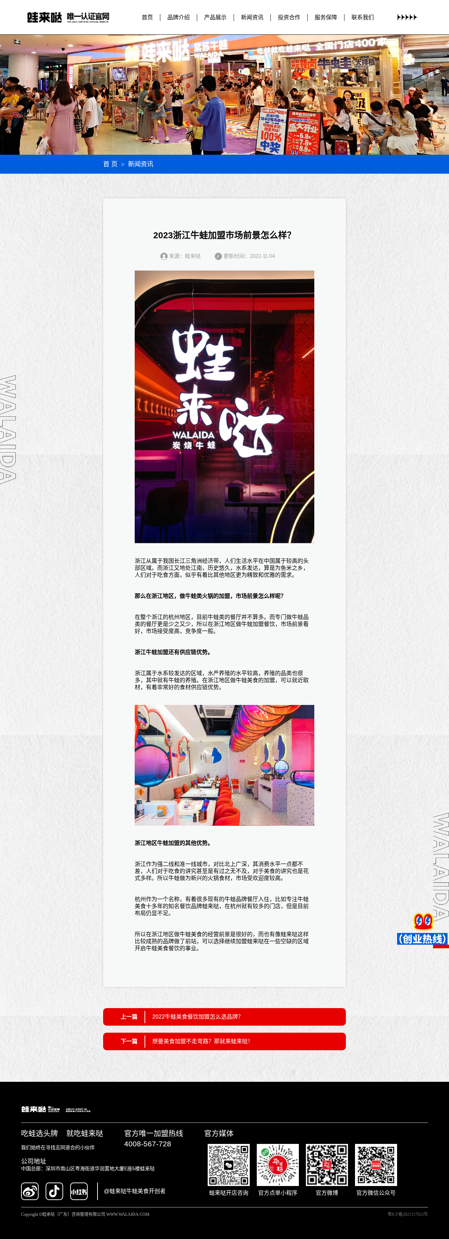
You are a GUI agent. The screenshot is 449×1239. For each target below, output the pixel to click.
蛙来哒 (210, 906)
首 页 (110, 164)
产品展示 (215, 17)
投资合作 (289, 17)
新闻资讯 (252, 17)
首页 (147, 17)
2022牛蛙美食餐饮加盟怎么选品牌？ (197, 1017)
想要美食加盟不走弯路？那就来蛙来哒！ (202, 1041)
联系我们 (362, 17)
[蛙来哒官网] (74, 17)
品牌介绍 (178, 17)
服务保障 (326, 17)
